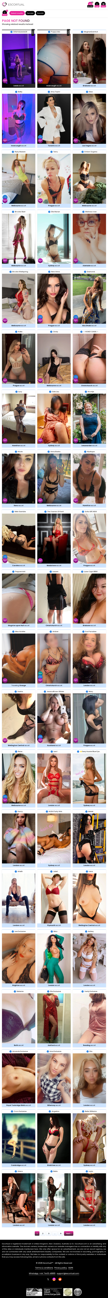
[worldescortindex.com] (34, 1292)
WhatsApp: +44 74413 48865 (42, 1273)
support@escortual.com (68, 1273)
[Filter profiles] (4, 13)
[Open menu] (103, 4)
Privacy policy (60, 1267)
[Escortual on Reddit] (60, 1279)
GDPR (70, 1267)
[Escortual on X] (48, 1279)
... (54, 1233)
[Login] (97, 4)
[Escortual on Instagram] (54, 1279)
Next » (68, 1233)
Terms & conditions (44, 1267)
